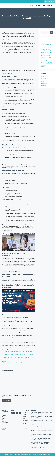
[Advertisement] (18, 61)
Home (26, 5)
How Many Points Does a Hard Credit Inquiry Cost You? (13, 362)
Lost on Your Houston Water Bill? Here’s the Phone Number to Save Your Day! (47, 49)
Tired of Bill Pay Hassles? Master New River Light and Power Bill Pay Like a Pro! (46, 59)
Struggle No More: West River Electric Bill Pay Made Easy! (46, 44)
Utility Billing (43, 85)
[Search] (51, 32)
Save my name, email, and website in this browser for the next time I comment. (17, 396)
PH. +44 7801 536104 (49, 1)
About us (25, 412)
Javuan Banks (30, 21)
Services (38, 5)
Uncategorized (44, 83)
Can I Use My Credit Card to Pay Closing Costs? (41, 420)
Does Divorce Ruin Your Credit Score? (10, 363)
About (43, 5)
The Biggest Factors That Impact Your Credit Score (16, 355)
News (24, 418)
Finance (31, 5)
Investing (42, 81)
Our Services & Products (25, 421)
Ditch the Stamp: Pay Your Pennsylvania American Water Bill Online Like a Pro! (46, 54)
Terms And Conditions (25, 427)
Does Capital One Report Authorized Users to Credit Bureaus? (19, 354)
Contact (49, 5)
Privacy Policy (24, 424)
